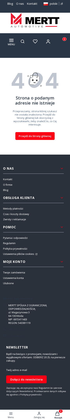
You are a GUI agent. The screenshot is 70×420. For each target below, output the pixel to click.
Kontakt (32, 3)
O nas (20, 3)
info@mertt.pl (16, 336)
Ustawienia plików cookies (19, 254)
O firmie (7, 184)
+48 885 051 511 (17, 329)
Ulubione (8, 283)
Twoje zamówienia (14, 272)
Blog (10, 3)
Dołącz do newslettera (26, 379)
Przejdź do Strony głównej (35, 136)
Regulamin (9, 243)
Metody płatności (13, 208)
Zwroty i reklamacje (14, 219)
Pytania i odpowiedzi (15, 238)
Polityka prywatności (15, 248)
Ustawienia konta (13, 278)
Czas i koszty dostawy (16, 214)
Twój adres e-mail (16, 370)
